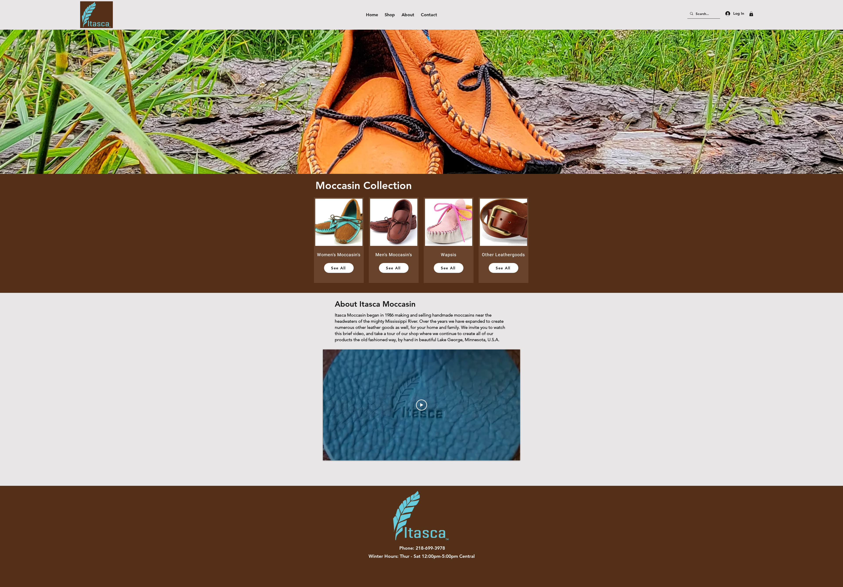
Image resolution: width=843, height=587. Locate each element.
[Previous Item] (7, 101)
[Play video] (421, 405)
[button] (751, 13)
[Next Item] (835, 101)
